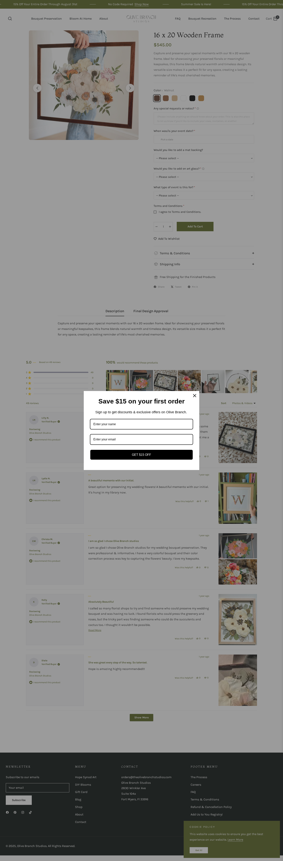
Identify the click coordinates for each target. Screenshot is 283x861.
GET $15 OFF (141, 454)
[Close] (194, 395)
